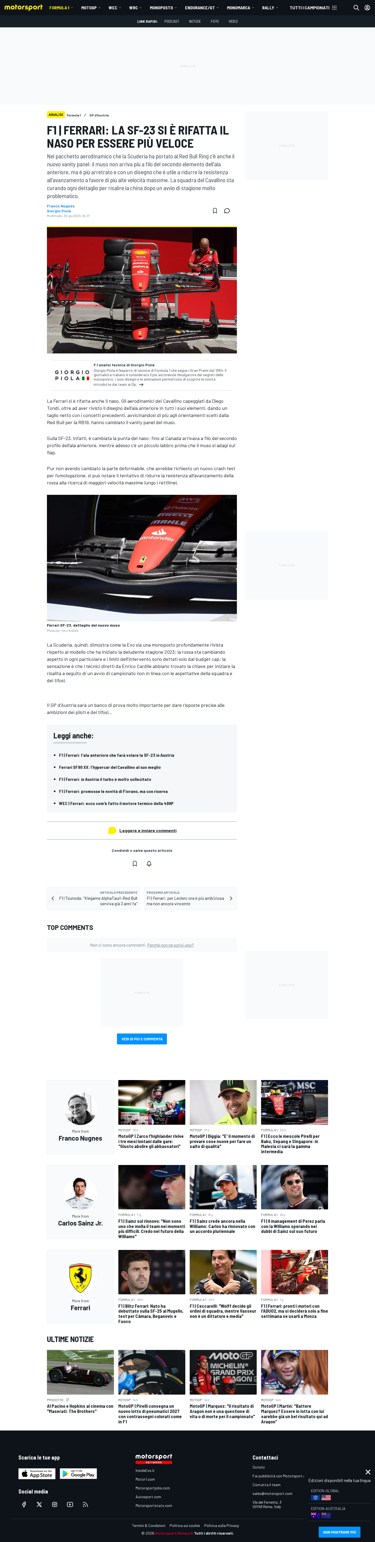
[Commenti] (228, 210)
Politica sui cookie (185, 1525)
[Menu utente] (367, 7)
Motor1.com (145, 1479)
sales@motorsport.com (272, 1493)
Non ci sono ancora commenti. (142, 944)
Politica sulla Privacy (221, 1525)
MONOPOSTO (161, 7)
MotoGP (89, 7)
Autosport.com (148, 1496)
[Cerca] (356, 7)
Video (233, 21)
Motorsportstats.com (154, 1505)
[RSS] (85, 1504)
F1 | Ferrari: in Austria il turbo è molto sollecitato (105, 779)
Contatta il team (267, 1484)
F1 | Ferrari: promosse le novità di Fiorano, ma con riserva (113, 791)
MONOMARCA (238, 7)
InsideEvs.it (145, 1470)
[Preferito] (214, 210)
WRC (133, 7)
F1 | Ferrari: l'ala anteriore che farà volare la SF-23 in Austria (116, 755)
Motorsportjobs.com (153, 1488)
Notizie (195, 21)
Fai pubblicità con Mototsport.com (281, 1476)
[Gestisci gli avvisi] (149, 863)
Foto (215, 21)
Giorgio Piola (59, 211)
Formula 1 (59, 7)
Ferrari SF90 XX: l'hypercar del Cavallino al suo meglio (110, 767)
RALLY (268, 7)
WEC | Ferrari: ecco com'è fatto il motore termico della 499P (116, 803)
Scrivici (259, 1467)
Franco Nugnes (61, 206)
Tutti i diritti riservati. (214, 1533)
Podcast (171, 21)
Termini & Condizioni (148, 1525)
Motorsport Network (174, 1533)
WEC (113, 7)
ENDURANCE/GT (200, 7)
